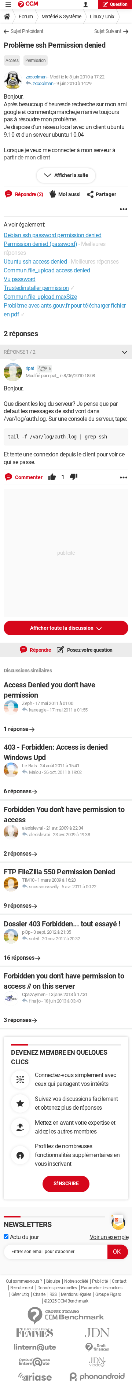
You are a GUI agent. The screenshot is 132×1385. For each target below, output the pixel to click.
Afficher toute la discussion (62, 628)
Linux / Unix (102, 16)
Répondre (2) (28, 194)
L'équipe (53, 1281)
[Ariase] (35, 1377)
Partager (106, 194)
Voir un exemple (109, 1237)
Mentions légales (76, 1294)
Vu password (20, 279)
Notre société (76, 1281)
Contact (119, 1281)
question (119, 4)
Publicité (100, 1281)
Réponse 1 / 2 (20, 352)
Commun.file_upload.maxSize (40, 296)
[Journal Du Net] (97, 1332)
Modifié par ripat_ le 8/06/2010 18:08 (60, 375)
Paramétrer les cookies (101, 1287)
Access (12, 60)
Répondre (40, 650)
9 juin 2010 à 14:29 (74, 83)
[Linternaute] (35, 1347)
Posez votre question (89, 650)
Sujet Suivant (108, 31)
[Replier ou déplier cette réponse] (125, 352)
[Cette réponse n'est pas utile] (73, 477)
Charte (39, 1294)
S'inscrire (66, 1183)
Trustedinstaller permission (36, 287)
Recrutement (21, 1287)
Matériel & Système (61, 16)
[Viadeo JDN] (97, 1362)
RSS (53, 1294)
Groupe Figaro (108, 1294)
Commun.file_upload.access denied (47, 270)
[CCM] (28, 4)
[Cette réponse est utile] (52, 477)
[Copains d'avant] (35, 1362)
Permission (35, 60)
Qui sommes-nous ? (24, 1281)
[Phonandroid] (97, 1376)
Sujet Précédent (27, 31)
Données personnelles (57, 1287)
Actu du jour (23, 1237)
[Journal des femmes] (35, 1332)
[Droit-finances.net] (97, 1347)
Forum (26, 16)
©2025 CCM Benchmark (66, 1301)
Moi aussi (69, 194)
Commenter (28, 477)
